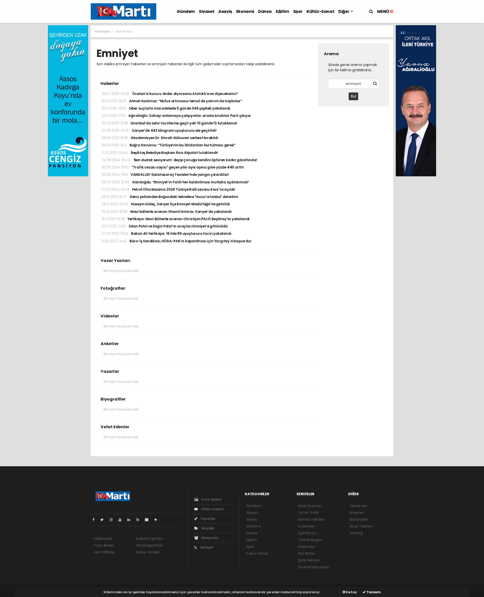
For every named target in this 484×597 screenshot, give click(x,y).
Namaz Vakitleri (311, 519)
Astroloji (356, 533)
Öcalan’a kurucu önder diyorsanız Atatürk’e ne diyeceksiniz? (170, 93)
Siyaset (206, 11)
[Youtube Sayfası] (122, 519)
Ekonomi (245, 11)
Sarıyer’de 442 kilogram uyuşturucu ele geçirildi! (159, 130)
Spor (297, 11)
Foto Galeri (211, 499)
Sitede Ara (358, 505)
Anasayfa (103, 31)
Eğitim (282, 11)
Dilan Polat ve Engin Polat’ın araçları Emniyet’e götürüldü (165, 226)
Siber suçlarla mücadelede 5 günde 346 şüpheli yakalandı (166, 108)
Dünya (265, 11)
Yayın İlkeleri (103, 545)
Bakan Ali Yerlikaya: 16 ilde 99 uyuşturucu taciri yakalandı (166, 233)
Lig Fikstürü (307, 533)
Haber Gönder (148, 552)
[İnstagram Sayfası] (113, 519)
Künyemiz (210, 537)
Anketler (357, 512)
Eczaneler (306, 526)
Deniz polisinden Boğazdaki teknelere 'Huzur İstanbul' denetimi (170, 196)
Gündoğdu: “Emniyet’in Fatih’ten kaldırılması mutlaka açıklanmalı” (175, 182)
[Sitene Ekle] (157, 519)
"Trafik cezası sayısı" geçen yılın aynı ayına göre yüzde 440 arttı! (173, 167)
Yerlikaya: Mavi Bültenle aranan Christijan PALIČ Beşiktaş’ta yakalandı (176, 219)
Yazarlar (208, 518)
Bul (353, 96)
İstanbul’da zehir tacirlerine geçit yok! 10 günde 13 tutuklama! (169, 123)
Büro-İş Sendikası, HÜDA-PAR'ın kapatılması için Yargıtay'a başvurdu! (176, 241)
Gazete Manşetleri (313, 567)
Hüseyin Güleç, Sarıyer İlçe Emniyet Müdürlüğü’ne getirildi (166, 204)
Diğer (344, 11)
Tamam (373, 592)
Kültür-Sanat (320, 11)
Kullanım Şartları (149, 538)
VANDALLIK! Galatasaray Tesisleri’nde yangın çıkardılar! (165, 174)
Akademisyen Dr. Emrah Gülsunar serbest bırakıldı (160, 138)
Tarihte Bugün (310, 539)
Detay (351, 592)
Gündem (186, 11)
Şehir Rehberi (309, 560)
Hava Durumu (310, 505)
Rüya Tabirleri (361, 526)
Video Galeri (211, 509)
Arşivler (208, 528)
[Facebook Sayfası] (96, 519)
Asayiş (225, 11)
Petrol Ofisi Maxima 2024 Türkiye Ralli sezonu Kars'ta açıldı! (168, 189)
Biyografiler (359, 519)
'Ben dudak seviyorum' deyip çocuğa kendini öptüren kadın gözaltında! (179, 160)
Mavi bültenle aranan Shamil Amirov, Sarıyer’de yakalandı (167, 211)
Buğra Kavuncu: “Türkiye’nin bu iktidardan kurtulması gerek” (168, 145)
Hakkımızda (102, 538)
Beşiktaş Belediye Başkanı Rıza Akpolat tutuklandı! (160, 152)
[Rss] (139, 519)
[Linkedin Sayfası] (130, 519)
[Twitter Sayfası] (104, 519)
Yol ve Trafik (308, 512)
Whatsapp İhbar (149, 545)
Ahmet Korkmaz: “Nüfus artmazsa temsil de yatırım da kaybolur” (172, 101)
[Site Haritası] (149, 519)
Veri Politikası (104, 552)
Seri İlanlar (306, 553)
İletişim (207, 547)
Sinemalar (306, 546)
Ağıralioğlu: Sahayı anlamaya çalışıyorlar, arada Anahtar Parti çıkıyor (176, 115)
